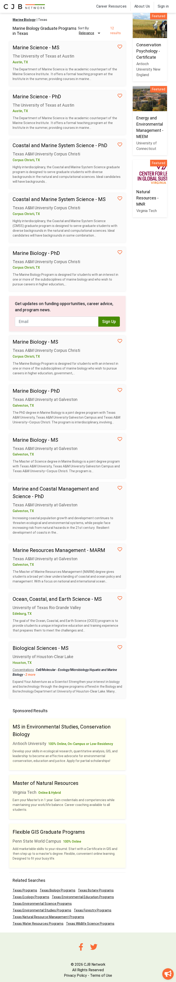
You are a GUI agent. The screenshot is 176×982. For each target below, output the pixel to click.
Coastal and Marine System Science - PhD (60, 145)
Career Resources (111, 6)
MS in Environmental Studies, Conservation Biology (62, 730)
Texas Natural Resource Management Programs (48, 917)
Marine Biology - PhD (36, 253)
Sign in (163, 6)
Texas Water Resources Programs (38, 923)
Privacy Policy (75, 975)
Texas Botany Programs (96, 890)
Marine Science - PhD (37, 96)
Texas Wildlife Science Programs (90, 923)
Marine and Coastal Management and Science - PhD (56, 492)
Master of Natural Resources (45, 783)
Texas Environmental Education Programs (83, 897)
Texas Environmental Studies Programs (42, 910)
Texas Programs (25, 890)
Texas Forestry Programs (92, 910)
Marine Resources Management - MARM (59, 550)
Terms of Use (101, 975)
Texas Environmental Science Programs (42, 903)
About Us (142, 6)
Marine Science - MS (36, 47)
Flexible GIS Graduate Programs (49, 832)
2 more (30, 674)
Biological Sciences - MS (41, 648)
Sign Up (109, 321)
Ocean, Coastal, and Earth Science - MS (57, 599)
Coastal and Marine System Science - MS (59, 199)
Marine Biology (24, 20)
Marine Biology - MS (35, 342)
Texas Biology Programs (57, 890)
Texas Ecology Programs (31, 897)
